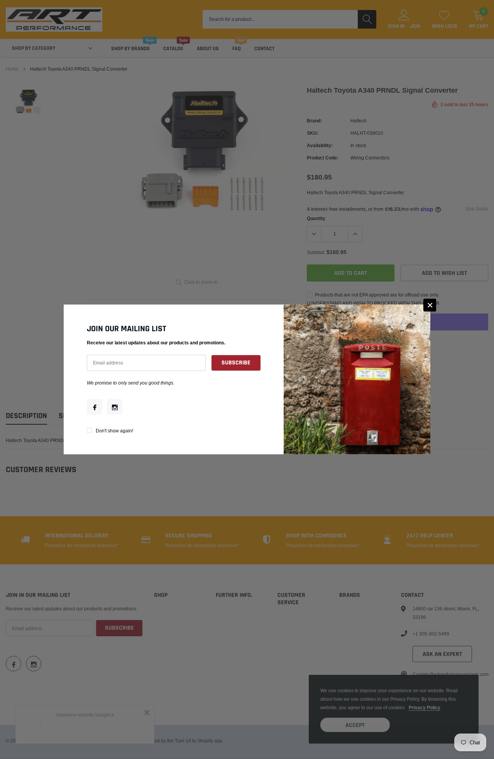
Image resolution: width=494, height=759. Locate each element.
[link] (94, 407)
